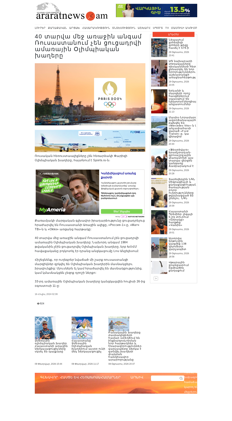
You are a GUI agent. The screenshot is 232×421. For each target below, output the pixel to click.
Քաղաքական (57, 27)
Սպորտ (158, 27)
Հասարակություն (96, 27)
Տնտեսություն (123, 27)
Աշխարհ (144, 27)
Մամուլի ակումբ (184, 27)
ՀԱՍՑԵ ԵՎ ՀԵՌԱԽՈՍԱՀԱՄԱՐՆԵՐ (90, 377)
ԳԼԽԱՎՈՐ (49, 377)
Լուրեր (40, 27)
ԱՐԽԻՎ (137, 377)
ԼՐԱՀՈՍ (173, 34)
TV (167, 27)
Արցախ (74, 27)
